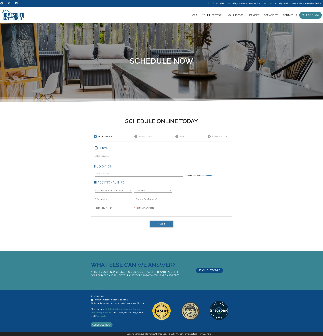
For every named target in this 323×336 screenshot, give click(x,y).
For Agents (271, 15)
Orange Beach (103, 312)
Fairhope (118, 309)
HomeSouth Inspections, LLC (159, 334)
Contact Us (290, 15)
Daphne (127, 309)
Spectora (192, 334)
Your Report (235, 15)
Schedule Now (310, 15)
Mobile (108, 309)
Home (194, 15)
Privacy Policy (205, 334)
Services (253, 15)
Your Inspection (213, 15)
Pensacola (100, 316)
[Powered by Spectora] (219, 319)
